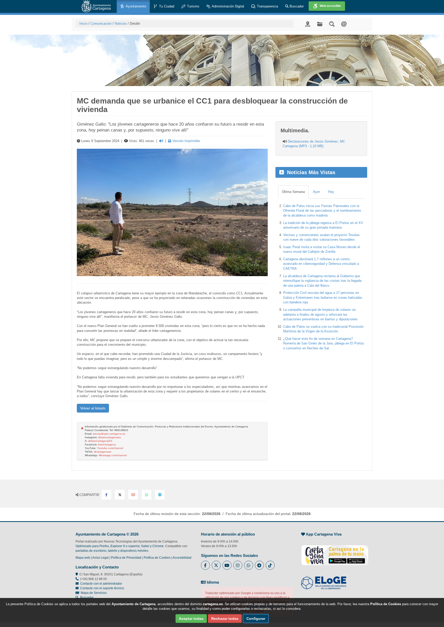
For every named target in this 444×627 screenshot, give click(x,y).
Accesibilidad (182, 557)
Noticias (121, 23)
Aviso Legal (100, 557)
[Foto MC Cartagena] (172, 212)
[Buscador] (332, 24)
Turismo (192, 6)
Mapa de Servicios (93, 593)
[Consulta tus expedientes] (319, 24)
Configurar (255, 618)
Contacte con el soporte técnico (102, 588)
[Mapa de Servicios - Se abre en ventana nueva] (307, 24)
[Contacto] (344, 24)
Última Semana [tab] (293, 192)
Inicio (83, 23)
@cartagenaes (102, 451)
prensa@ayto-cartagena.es (109, 433)
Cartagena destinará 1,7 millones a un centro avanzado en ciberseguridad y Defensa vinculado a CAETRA (321, 263)
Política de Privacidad (126, 557)
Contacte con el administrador (101, 583)
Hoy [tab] (331, 192)
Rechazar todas (224, 618)
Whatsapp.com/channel (113, 455)
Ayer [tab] (316, 192)
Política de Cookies (157, 557)
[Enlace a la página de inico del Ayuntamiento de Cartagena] (96, 6)
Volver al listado (93, 408)
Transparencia (267, 6)
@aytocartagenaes (109, 437)
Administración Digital (227, 6)
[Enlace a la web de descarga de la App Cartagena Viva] (334, 552)
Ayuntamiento (135, 6)
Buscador (296, 6)
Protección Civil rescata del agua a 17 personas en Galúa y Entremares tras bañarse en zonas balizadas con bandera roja (322, 297)
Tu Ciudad (166, 6)
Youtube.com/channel (110, 448)
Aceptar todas (191, 618)
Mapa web (83, 557)
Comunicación (101, 23)
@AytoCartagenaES (100, 440)
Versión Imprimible (185, 141)
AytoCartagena (107, 444)
